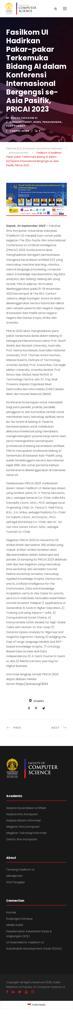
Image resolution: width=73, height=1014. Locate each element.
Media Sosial (14, 925)
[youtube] (26, 991)
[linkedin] (13, 991)
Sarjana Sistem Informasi (23, 820)
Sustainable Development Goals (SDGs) (34, 949)
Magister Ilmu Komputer (23, 827)
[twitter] (19, 991)
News (37, 122)
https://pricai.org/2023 (32, 684)
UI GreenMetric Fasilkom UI (25, 942)
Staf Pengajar (15, 882)
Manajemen (14, 876)
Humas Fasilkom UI (24, 118)
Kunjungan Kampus (19, 919)
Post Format (15, 126)
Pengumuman (52, 122)
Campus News (19, 131)
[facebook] (7, 991)
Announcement (21, 122)
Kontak (11, 912)
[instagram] (32, 991)
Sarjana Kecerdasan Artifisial (26, 808)
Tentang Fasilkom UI (20, 870)
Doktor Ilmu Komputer (21, 839)
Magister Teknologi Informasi (26, 833)
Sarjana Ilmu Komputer (22, 814)
